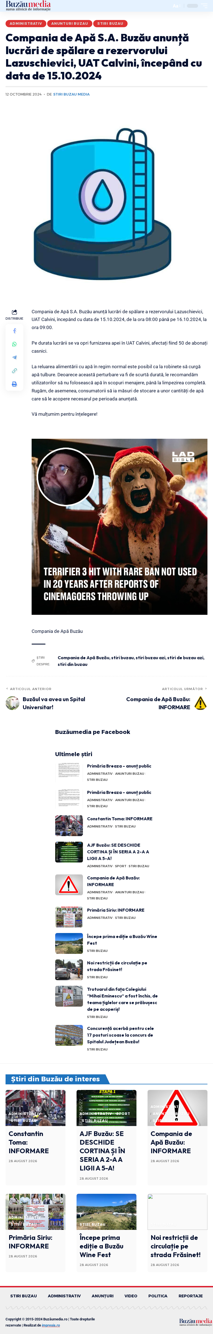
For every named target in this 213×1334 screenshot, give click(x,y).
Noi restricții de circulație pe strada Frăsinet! (176, 1246)
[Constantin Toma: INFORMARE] (69, 825)
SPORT (120, 866)
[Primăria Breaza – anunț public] (69, 773)
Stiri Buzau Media (71, 94)
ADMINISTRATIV (26, 23)
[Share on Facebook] (14, 330)
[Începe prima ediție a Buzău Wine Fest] (69, 943)
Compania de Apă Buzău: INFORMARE (171, 1142)
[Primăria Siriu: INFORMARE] (69, 917)
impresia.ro (51, 1325)
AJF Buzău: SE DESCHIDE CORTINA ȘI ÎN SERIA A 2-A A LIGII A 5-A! (118, 851)
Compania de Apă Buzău (83, 657)
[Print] (14, 384)
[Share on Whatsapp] (14, 344)
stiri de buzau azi (185, 657)
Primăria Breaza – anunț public (119, 766)
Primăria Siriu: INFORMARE (115, 910)
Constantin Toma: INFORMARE (120, 818)
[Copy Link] (14, 370)
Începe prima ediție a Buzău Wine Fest (101, 1246)
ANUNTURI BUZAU (69, 23)
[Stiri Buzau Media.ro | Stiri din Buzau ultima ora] (28, 6)
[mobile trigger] (202, 6)
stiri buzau (122, 657)
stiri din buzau (72, 664)
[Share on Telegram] (14, 357)
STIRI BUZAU (110, 23)
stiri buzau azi (150, 657)
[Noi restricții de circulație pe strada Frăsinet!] (69, 969)
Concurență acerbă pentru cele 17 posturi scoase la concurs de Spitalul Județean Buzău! (120, 1034)
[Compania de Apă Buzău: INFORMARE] (69, 884)
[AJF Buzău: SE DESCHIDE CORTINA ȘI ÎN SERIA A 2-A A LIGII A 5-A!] (69, 852)
